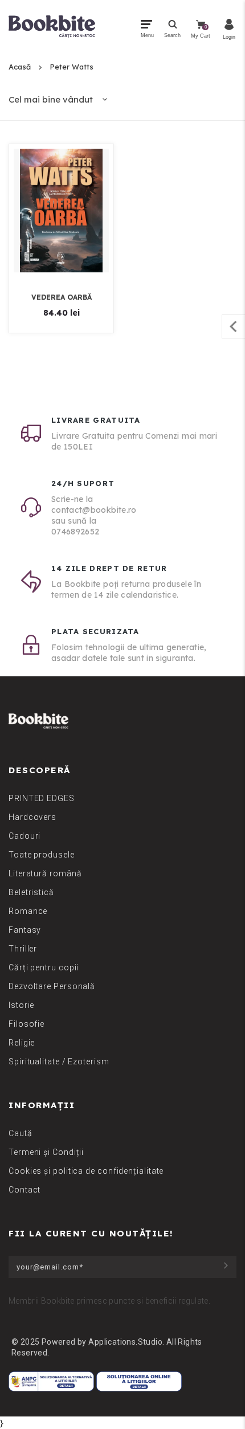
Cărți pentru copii (44, 967)
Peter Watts (71, 66)
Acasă (20, 66)
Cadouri (24, 835)
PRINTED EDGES (42, 798)
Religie (22, 1042)
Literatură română (45, 873)
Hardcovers (32, 817)
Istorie (21, 1005)
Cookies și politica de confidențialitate (86, 1170)
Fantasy (25, 929)
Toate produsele (42, 854)
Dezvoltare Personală (52, 986)
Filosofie (26, 1023)
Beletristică (31, 892)
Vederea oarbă (61, 297)
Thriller (23, 948)
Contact (24, 1189)
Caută (20, 1133)
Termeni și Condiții (46, 1152)
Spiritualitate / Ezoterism (59, 1061)
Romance (28, 911)
